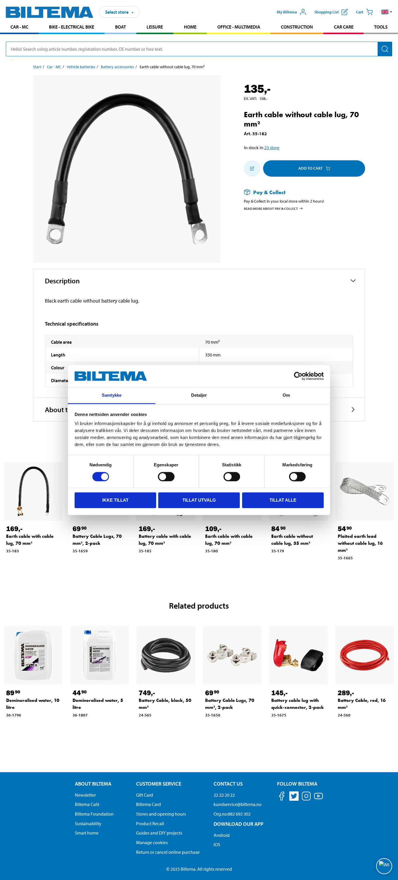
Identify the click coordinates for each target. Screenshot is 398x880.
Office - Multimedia (238, 27)
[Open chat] (384, 866)
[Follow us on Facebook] (281, 797)
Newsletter (85, 795)
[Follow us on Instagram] (306, 797)
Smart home (86, 833)
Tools (381, 27)
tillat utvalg (199, 500)
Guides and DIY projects (159, 833)
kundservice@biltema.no (238, 804)
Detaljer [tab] (199, 395)
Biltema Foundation (94, 814)
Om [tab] (286, 395)
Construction (297, 27)
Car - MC (19, 27)
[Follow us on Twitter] (294, 797)
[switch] (166, 476)
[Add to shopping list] (252, 168)
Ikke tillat (115, 500)
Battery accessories (117, 66)
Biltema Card (148, 804)
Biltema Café (87, 804)
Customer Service (158, 783)
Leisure (155, 27)
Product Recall (150, 823)
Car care (343, 27)
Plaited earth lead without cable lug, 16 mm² (360, 543)
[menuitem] (19, 27)
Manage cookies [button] (152, 842)
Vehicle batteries (81, 66)
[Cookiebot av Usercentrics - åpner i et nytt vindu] (298, 376)
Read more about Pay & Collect (271, 208)
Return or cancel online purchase (168, 852)
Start (37, 66)
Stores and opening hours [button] (161, 814)
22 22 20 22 (224, 795)
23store (271, 147)
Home (190, 27)
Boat (120, 27)
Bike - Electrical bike (71, 27)
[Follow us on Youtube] (318, 798)
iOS (217, 844)
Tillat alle (283, 500)
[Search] (385, 49)
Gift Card (144, 795)
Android (222, 835)
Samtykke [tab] (112, 395)
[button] (386, 12)
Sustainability (88, 823)
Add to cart (310, 168)
